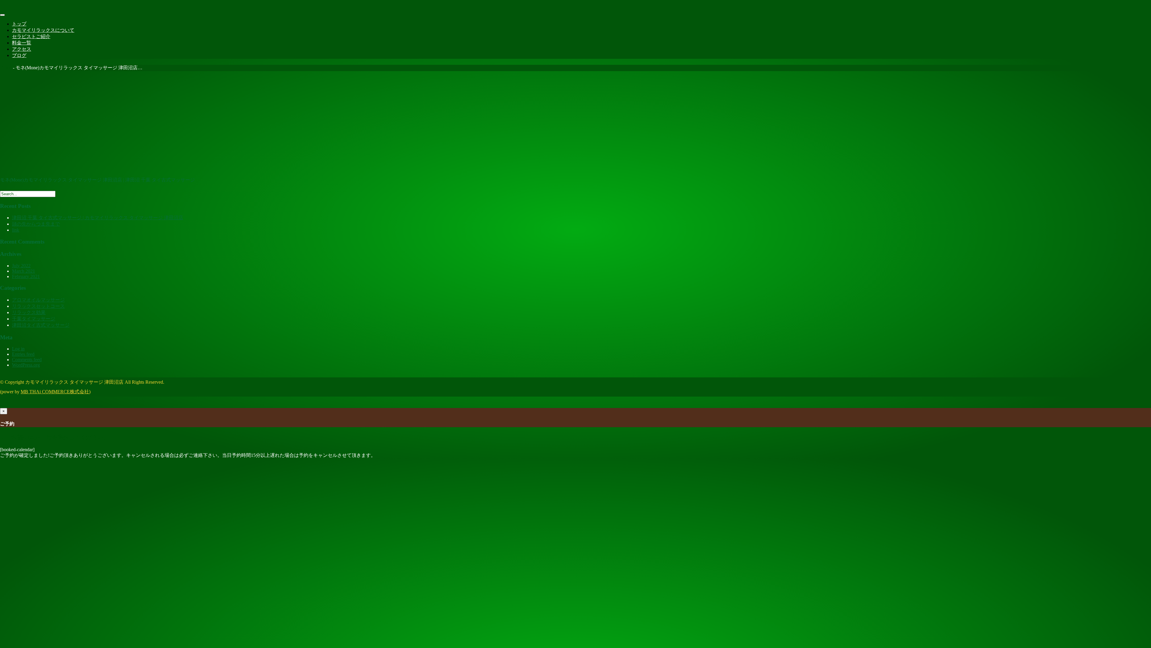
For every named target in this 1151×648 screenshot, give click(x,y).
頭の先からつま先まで (36, 223)
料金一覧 (21, 42)
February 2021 (26, 276)
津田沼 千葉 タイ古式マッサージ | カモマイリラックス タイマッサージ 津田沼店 (97, 217)
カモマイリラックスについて (43, 30)
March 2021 (23, 271)
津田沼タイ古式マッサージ (41, 325)
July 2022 (21, 265)
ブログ (19, 55)
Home (6, 67)
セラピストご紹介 (31, 36)
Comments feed (27, 359)
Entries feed (23, 354)
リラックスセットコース (38, 306)
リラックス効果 (29, 312)
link (15, 229)
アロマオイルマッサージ (38, 299)
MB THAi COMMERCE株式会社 (55, 391)
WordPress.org (26, 365)
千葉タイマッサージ (33, 318)
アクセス (21, 49)
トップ (19, 23)
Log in (18, 348)
